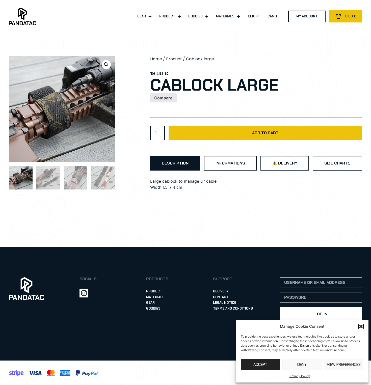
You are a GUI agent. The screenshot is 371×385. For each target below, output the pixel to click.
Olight (254, 16)
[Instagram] (84, 293)
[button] (360, 326)
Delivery (221, 291)
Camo (272, 16)
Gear (141, 16)
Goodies (195, 16)
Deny (302, 364)
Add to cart (265, 132)
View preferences (344, 364)
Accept (260, 364)
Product (167, 16)
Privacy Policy (299, 376)
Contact (220, 297)
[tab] (175, 163)
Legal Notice (224, 302)
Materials (225, 16)
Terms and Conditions (233, 308)
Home (156, 59)
